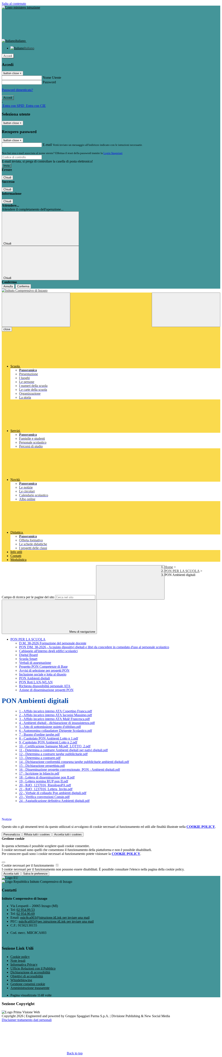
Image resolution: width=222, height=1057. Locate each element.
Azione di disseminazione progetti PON (46, 690)
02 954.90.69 (25, 913)
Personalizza (11, 834)
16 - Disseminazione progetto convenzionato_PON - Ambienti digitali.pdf (69, 769)
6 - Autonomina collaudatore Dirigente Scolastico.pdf (55, 730)
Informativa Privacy (24, 964)
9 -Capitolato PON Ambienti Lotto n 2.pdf (48, 742)
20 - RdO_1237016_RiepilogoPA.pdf (45, 785)
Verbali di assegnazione (35, 662)
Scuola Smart (28, 659)
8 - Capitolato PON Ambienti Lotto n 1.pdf (48, 738)
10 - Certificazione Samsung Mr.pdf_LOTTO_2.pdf (54, 746)
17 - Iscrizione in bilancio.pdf (39, 773)
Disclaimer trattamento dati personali (27, 1020)
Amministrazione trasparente (29, 988)
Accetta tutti (68, 834)
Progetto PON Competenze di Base (43, 666)
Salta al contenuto (14, 3)
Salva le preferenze (35, 873)
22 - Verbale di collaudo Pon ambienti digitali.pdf (52, 793)
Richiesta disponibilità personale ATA (44, 686)
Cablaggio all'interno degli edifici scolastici (48, 651)
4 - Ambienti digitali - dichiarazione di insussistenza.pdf (57, 723)
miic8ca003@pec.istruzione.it (56, 921)
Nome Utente (52, 77)
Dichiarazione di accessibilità (30, 972)
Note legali (17, 960)
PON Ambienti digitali (34, 678)
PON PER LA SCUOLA (182, 571)
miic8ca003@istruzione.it (55, 917)
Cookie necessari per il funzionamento (28, 865)
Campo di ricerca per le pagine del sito (28, 597)
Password (49, 82)
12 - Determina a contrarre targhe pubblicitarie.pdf (53, 754)
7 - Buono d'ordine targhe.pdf (39, 734)
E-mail (47, 144)
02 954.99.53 (25, 910)
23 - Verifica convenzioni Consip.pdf (44, 797)
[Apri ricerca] (186, 310)
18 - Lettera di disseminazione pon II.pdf (47, 777)
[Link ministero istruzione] (21, 7)
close (6, 329)
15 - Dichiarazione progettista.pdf (42, 765)
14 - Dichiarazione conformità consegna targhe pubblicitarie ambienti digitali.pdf (74, 762)
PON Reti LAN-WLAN (36, 682)
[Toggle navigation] (36, 310)
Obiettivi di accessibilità (26, 976)
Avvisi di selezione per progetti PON (44, 670)
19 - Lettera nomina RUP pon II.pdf (43, 781)
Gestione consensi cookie (27, 984)
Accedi (7, 56)
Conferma (23, 286)
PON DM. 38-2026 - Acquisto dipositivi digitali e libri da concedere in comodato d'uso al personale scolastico (94, 647)
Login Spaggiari (112, 153)
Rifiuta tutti (37, 834)
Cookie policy (20, 957)
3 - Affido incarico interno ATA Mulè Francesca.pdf (54, 719)
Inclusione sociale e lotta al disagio (42, 674)
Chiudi (7, 177)
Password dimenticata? (17, 90)
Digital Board (28, 655)
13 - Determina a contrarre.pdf (39, 758)
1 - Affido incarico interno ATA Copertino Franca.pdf (55, 711)
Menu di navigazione (82, 631)
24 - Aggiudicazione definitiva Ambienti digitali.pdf (54, 801)
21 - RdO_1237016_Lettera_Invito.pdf (45, 789)
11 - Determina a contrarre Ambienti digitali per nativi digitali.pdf (63, 750)
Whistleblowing (21, 980)
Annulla (8, 286)
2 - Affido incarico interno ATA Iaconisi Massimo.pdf (55, 715)
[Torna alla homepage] (111, 291)
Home (169, 567)
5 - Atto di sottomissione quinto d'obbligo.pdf (50, 727)
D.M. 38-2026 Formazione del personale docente (52, 643)
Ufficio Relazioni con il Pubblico (33, 968)
